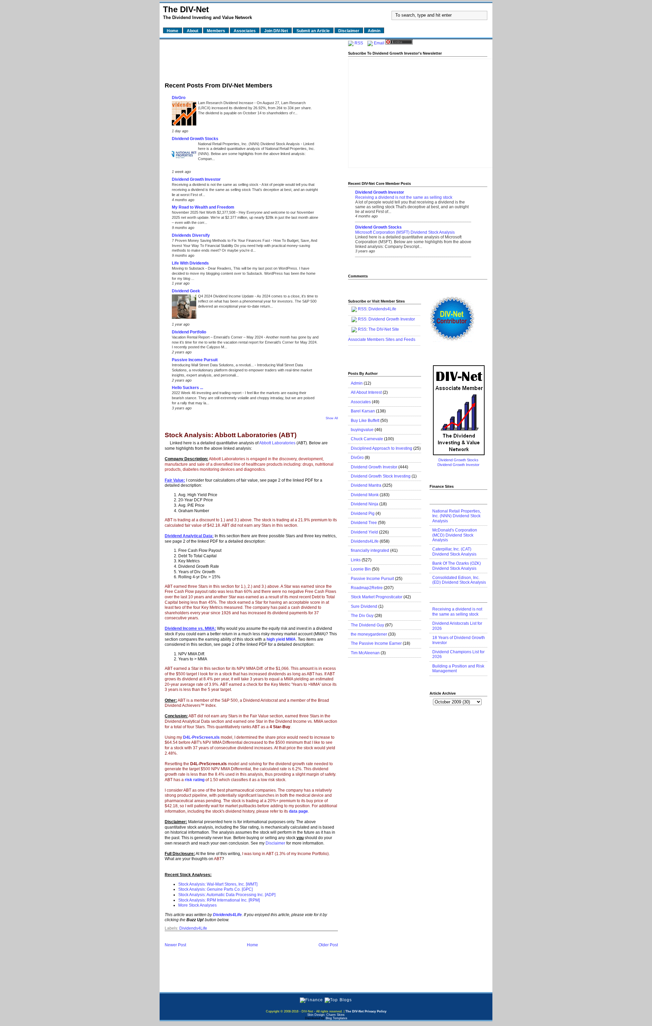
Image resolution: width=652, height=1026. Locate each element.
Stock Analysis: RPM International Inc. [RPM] (219, 900)
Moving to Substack (188, 268)
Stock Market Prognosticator (376, 597)
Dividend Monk (365, 494)
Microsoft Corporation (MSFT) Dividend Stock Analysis (405, 232)
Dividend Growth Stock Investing (381, 476)
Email (379, 43)
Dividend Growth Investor (196, 179)
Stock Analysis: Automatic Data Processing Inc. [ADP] (226, 894)
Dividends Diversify (191, 235)
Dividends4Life (193, 928)
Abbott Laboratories (277, 443)
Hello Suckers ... (187, 387)
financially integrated (370, 550)
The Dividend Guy (367, 625)
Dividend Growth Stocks (195, 138)
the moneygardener (369, 634)
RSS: (362, 319)
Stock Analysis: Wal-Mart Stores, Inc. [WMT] (217, 884)
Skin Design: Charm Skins (326, 1015)
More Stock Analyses (197, 905)
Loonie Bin (361, 569)
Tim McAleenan (365, 653)
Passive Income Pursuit (195, 359)
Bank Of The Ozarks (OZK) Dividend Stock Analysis (456, 565)
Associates (361, 402)
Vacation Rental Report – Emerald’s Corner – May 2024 (218, 337)
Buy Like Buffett (365, 420)
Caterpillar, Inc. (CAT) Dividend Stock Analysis (454, 551)
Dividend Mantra (366, 485)
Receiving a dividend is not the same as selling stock (215, 184)
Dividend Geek (186, 291)
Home (252, 945)
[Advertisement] (251, 59)
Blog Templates (336, 1018)
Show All (332, 418)
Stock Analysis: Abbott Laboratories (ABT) (230, 435)
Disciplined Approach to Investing (381, 448)
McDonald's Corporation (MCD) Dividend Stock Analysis (454, 535)
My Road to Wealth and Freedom (203, 207)
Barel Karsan (363, 411)
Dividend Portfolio (189, 332)
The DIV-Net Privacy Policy (365, 1011)
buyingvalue (362, 429)
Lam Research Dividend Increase (226, 103)
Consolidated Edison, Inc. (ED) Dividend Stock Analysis (459, 580)
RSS (359, 43)
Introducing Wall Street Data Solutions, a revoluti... (213, 365)
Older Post (328, 945)
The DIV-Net (186, 9)
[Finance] (311, 1000)
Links (356, 560)
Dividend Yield (364, 532)
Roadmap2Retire (367, 587)
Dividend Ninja (364, 504)
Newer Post (175, 945)
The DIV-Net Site (383, 329)
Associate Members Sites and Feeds (381, 339)
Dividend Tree (364, 522)
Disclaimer (275, 843)
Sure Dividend (364, 606)
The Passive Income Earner (376, 643)
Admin (357, 383)
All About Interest (366, 392)
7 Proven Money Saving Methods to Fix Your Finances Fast (221, 240)
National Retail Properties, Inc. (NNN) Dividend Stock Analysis (249, 144)
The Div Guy (362, 615)
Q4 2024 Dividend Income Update (226, 296)
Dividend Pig (363, 513)
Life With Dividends (190, 263)
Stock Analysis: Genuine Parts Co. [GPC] (215, 889)
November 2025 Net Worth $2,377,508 (204, 212)
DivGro (178, 97)
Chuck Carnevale (367, 439)
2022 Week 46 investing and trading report (207, 393)
